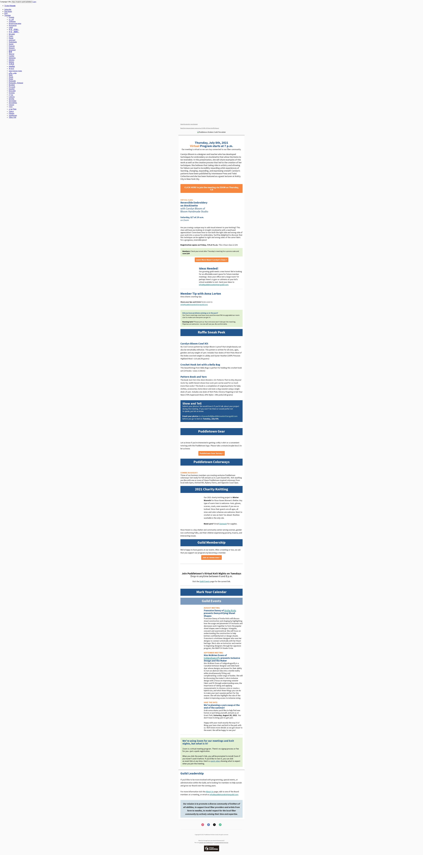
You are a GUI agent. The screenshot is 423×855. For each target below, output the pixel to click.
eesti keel (12, 40)
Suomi (11, 44)
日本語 (11, 64)
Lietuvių (12, 97)
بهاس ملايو (13, 73)
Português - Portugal (16, 83)
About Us (209, 791)
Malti (10, 75)
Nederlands (13, 42)
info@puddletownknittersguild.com (213, 284)
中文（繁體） (14, 32)
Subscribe (7, 9)
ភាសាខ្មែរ (12, 66)
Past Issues (8, 11)
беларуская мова (15, 23)
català (11, 27)
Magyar (11, 54)
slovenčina (12, 101)
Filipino (11, 113)
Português (12, 81)
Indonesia (12, 58)
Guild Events (205, 581)
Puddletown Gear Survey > (211, 453)
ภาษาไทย (12, 109)
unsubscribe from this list (221, 842)
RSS (6, 13)
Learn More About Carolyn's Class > (211, 260)
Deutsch (12, 48)
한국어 (11, 69)
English (11, 17)
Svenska (12, 93)
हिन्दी (10, 52)
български (13, 25)
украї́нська (13, 115)
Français (12, 46)
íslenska (11, 60)
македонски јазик (15, 71)
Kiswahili (12, 91)
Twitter (9, 6)
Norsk (11, 77)
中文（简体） (14, 29)
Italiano (11, 62)
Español (11, 89)
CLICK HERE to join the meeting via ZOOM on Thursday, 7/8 (211, 188)
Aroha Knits (230, 610)
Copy (34, 2)
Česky (11, 36)
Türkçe (11, 111)
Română (12, 85)
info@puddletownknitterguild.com (224, 794)
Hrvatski (12, 34)
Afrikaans (12, 21)
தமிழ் (11, 107)
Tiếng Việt (12, 117)
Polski (11, 79)
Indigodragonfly (212, 657)
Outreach (223, 523)
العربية (11, 19)
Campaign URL (5, 2)
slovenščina (13, 103)
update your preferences (206, 842)
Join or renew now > (211, 558)
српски (11, 105)
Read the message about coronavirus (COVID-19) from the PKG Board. (199, 128)
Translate (7, 15)
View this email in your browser (189, 124)
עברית (11, 95)
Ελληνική (12, 50)
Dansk (11, 38)
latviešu (11, 99)
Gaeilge (11, 56)
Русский (12, 87)
